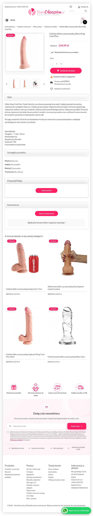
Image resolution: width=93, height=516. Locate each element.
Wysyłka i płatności (33, 480)
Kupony (51, 477)
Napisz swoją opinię (46, 213)
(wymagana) (48, 436)
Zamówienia (52, 472)
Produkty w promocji (12, 469)
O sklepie (30, 472)
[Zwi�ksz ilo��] (61, 64)
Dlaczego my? (31, 482)
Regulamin (30, 474)
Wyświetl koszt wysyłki (62, 84)
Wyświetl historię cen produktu (64, 52)
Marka (7, 161)
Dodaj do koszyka (66, 70)
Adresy (50, 474)
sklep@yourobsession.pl (79, 488)
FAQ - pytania (31, 498)
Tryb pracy (9, 172)
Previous (6, 83)
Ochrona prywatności (34, 477)
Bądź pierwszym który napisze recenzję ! (46, 222)
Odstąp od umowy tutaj (56, 480)
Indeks (8, 164)
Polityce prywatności (16, 440)
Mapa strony (31, 490)
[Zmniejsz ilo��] (52, 64)
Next (43, 83)
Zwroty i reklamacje (33, 469)
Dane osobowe (53, 469)
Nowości (8, 472)
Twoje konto (54, 465)
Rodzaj (8, 168)
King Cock (14, 161)
